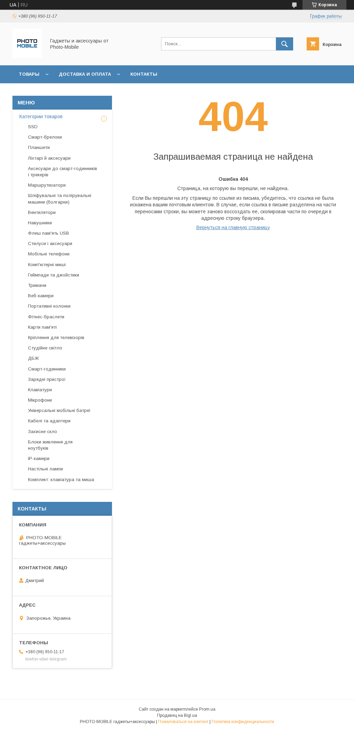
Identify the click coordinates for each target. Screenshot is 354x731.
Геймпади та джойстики (53, 275)
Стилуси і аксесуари (50, 243)
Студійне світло (45, 347)
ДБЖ (33, 358)
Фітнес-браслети (46, 316)
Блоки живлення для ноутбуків (50, 445)
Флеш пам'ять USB (48, 233)
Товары (29, 74)
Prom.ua (207, 709)
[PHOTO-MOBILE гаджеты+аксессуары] (27, 56)
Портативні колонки (49, 306)
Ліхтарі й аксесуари (49, 158)
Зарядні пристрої (47, 379)
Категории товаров (41, 116)
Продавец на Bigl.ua (177, 715)
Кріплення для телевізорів (56, 337)
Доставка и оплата (85, 74)
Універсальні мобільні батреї (59, 410)
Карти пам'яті (42, 327)
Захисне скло (42, 431)
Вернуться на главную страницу (233, 227)
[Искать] (284, 43)
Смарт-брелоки (45, 137)
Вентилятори (42, 212)
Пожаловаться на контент (183, 721)
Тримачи (37, 285)
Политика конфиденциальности (243, 721)
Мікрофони (40, 400)
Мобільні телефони (48, 253)
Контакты (143, 74)
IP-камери (38, 458)
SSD (33, 126)
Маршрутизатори (47, 185)
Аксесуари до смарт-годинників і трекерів (62, 171)
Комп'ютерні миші (47, 264)
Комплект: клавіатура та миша (61, 479)
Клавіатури (40, 389)
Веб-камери (41, 295)
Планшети (39, 147)
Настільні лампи (45, 468)
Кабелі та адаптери (49, 420)
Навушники (40, 222)
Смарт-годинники (47, 369)
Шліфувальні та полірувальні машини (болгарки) (59, 198)
